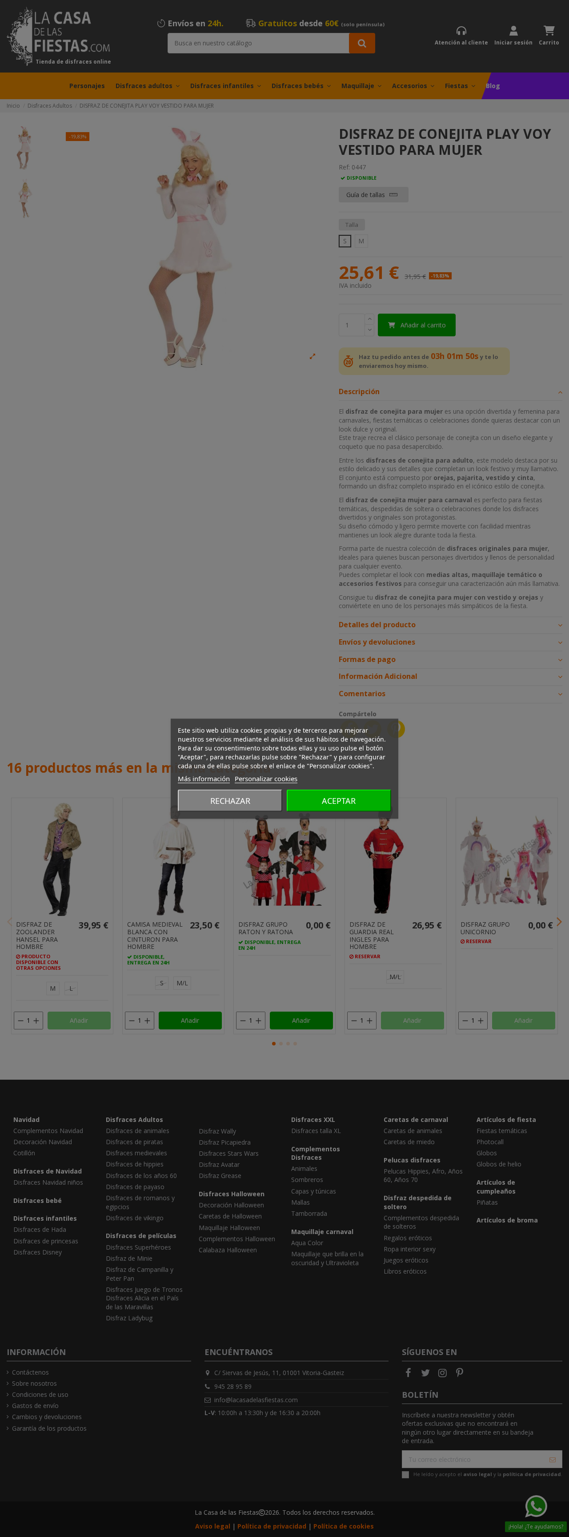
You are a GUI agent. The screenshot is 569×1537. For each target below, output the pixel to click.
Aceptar (339, 800)
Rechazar (230, 800)
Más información (204, 778)
